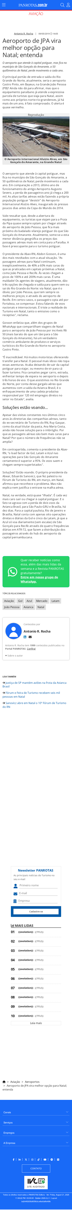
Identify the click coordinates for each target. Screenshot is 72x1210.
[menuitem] (36, 1111)
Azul (29, 601)
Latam (55, 601)
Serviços (8, 1122)
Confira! (31, 648)
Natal (41, 607)
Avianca (28, 607)
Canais (7, 1112)
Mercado (41, 601)
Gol (20, 601)
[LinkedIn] (25, 637)
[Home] (4, 1081)
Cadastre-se (36, 911)
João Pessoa (11, 607)
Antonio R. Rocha (23, 33)
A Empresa (9, 1143)
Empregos (9, 1132)
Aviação (9, 601)
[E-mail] (30, 637)
